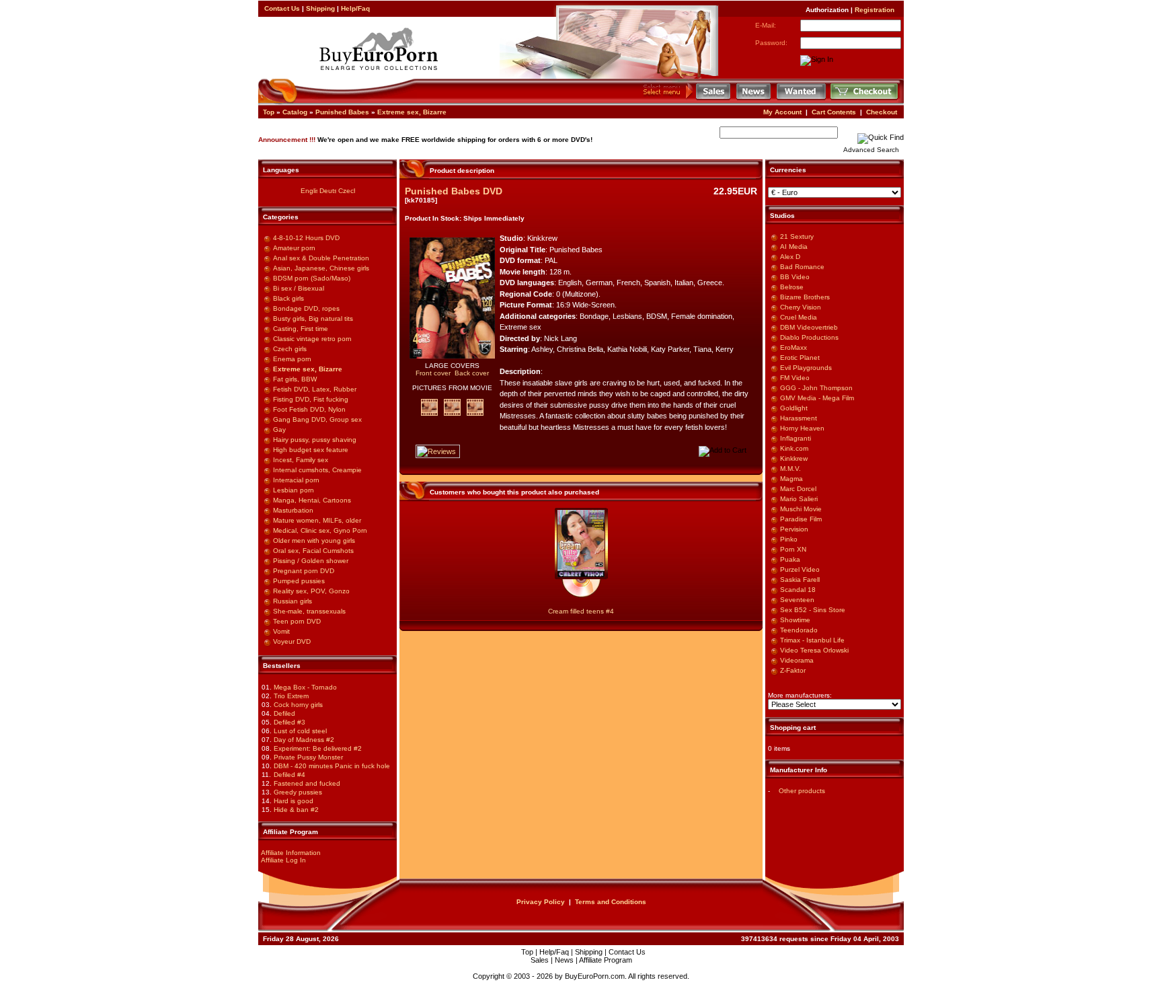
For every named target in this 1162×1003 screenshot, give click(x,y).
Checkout (881, 112)
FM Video (795, 377)
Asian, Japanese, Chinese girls (321, 268)
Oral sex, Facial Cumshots (313, 550)
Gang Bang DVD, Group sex (317, 419)
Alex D (790, 256)
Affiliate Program (605, 960)
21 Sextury (797, 236)
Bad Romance (802, 266)
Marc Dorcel (798, 488)
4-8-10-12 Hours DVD (306, 238)
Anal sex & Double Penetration (321, 258)
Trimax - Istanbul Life (812, 640)
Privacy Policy (540, 901)
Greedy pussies (298, 792)
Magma (791, 478)
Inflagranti (795, 438)
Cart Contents (834, 112)
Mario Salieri (799, 499)
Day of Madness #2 (304, 739)
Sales (540, 960)
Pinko (789, 539)
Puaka (790, 559)
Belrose (792, 287)
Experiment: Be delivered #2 (318, 748)
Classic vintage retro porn (312, 338)
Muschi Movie (801, 509)
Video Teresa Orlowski (814, 650)
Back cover (472, 373)
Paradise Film (801, 519)
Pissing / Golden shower (310, 560)
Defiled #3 (289, 722)
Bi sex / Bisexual (298, 288)
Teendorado (799, 630)
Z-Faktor (793, 670)
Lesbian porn (293, 490)
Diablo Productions (809, 337)
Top (268, 112)
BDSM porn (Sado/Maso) (311, 278)
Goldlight (794, 408)
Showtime (795, 620)
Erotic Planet (800, 357)
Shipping (320, 8)
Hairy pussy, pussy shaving (314, 439)
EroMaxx (793, 347)
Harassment (798, 418)
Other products (802, 790)
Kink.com (794, 448)
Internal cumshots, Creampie (317, 470)
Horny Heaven (802, 428)
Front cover (433, 373)
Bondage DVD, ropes (306, 308)
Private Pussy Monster (308, 757)
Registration (874, 9)
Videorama (797, 660)
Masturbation (293, 510)
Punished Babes (342, 112)
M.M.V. (790, 468)
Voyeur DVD (292, 641)
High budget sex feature (310, 449)
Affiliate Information (291, 852)
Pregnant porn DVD (303, 570)
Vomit (281, 631)
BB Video (795, 277)
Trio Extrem (291, 696)
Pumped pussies (299, 581)
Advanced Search (871, 149)
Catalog (294, 112)
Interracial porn (296, 480)
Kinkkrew (794, 458)
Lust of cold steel (300, 731)
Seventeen (797, 599)
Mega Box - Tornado (305, 687)
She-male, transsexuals (309, 611)
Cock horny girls (298, 704)
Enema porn (292, 359)
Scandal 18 (798, 589)
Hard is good (293, 801)
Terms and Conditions (610, 901)
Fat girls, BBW (295, 379)
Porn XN (793, 549)
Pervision (794, 529)
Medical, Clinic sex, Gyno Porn (320, 530)
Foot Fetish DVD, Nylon (309, 409)
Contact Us (282, 8)
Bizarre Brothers (805, 297)
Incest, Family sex (300, 459)
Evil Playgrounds (806, 367)
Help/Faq (355, 8)
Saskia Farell (800, 579)
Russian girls (292, 601)
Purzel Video (800, 569)
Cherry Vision (800, 307)
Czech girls (290, 348)
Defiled (284, 713)
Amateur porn (294, 248)
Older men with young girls (314, 540)
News (564, 960)
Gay (279, 429)
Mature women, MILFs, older (317, 520)
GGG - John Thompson (816, 388)
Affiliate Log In (283, 860)
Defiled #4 (289, 774)
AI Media (794, 246)
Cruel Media (798, 317)
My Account (782, 112)
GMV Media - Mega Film (817, 398)
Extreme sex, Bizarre (412, 112)
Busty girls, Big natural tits (313, 318)
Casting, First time (300, 328)
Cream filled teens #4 (581, 611)
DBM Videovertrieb (809, 327)
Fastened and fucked (307, 783)
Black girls (288, 298)
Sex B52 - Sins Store (812, 610)
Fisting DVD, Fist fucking (310, 399)
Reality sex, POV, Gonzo (311, 591)
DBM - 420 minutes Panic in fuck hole (332, 766)
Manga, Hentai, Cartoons (312, 500)
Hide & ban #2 (296, 809)
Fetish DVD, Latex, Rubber (314, 389)
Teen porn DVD (297, 621)
